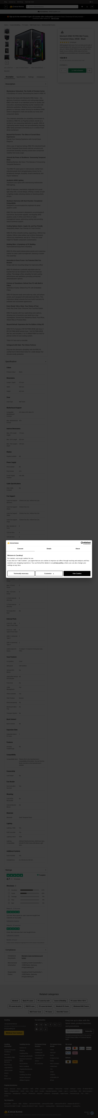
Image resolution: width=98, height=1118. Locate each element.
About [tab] (78, 548)
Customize (47, 573)
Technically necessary (21, 573)
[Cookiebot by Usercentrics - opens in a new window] (82, 543)
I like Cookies (77, 573)
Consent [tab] (20, 548)
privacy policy (58, 563)
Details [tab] (49, 548)
